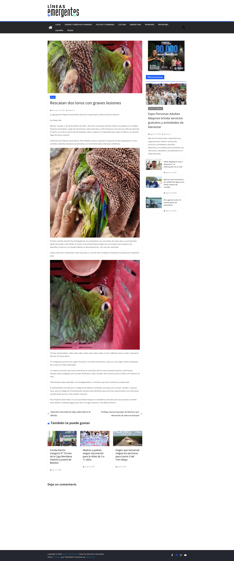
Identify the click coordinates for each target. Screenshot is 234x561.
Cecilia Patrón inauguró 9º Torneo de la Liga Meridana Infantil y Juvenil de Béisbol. (61, 456)
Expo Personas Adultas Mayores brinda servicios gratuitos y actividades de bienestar (166, 120)
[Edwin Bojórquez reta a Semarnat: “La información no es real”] (154, 167)
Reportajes (163, 24)
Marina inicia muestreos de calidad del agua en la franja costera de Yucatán (174, 183)
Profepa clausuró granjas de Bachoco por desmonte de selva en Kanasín (120, 414)
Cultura (122, 24)
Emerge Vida (135, 24)
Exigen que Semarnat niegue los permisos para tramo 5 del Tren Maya (128, 454)
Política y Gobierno (105, 24)
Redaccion (71, 110)
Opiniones (149, 24)
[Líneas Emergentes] (50, 27)
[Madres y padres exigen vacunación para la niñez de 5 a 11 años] (94, 432)
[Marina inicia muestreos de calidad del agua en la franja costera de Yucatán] (154, 186)
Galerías (59, 30)
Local (58, 24)
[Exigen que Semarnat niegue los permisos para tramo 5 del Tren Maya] (127, 432)
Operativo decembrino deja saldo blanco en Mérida (70, 414)
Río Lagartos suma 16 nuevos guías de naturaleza (172, 202)
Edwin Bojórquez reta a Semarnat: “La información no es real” (173, 164)
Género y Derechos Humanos (78, 24)
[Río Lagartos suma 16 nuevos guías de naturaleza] (154, 205)
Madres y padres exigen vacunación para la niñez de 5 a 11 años (93, 454)
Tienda (70, 30)
